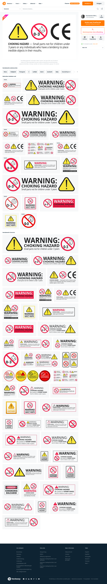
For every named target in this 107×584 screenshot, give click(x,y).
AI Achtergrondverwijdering (23, 569)
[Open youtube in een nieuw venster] (39, 579)
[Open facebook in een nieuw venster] (23, 579)
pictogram (22, 72)
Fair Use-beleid (94, 579)
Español (87, 554)
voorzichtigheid (66, 72)
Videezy (18, 556)
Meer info (84, 47)
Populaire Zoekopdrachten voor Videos (48, 566)
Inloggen (99, 3)
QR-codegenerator (21, 571)
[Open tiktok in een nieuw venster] (33, 579)
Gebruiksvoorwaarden (77, 579)
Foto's (17, 3)
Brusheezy (19, 552)
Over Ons (67, 556)
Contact (67, 554)
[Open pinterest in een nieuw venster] (31, 579)
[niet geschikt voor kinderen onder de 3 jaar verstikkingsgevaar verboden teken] (28, 221)
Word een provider (67, 559)
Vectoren (9, 3)
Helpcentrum (68, 552)
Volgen (101, 17)
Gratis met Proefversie (93, 23)
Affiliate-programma (45, 556)
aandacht (49, 72)
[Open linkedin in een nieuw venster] (28, 579)
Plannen (67, 3)
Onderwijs (19, 561)
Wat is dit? (95, 44)
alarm (42, 72)
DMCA (41, 554)
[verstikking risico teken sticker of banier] (69, 359)
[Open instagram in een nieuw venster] (26, 579)
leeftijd (35, 72)
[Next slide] (75, 72)
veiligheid (13, 72)
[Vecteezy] (4, 3)
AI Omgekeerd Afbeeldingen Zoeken (24, 566)
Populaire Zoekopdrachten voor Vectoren (48, 559)
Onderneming (20, 559)
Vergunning (43, 552)
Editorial (32, 3)
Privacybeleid (86, 579)
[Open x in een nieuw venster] (36, 579)
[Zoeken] (98, 9)
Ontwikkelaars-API (21, 563)
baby (57, 72)
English (87, 552)
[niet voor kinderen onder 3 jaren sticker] (12, 203)
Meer (40, 3)
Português (88, 556)
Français (87, 561)
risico (5, 72)
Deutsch (87, 559)
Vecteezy (18, 554)
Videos (25, 3)
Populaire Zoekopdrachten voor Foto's (48, 563)
